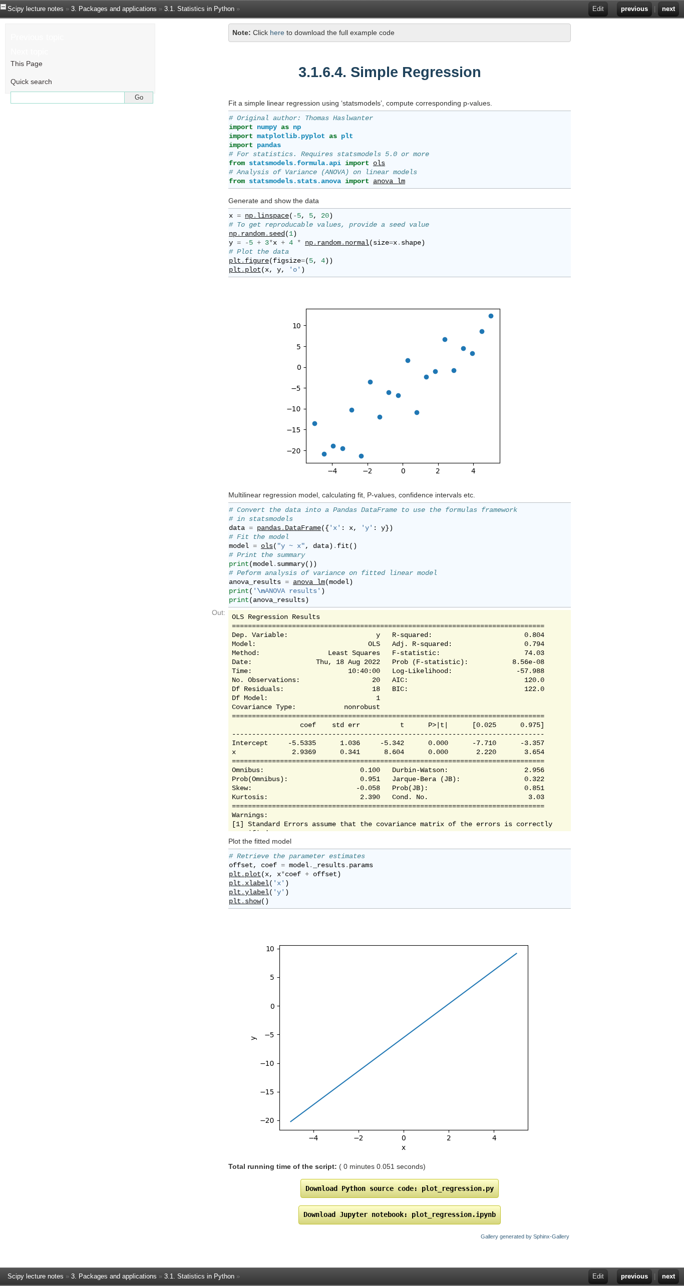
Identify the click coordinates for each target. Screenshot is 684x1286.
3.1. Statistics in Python (199, 9)
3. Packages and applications (114, 9)
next (668, 9)
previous (634, 9)
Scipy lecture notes (36, 9)
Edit (598, 9)
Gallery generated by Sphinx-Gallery (525, 1236)
